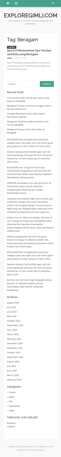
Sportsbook (14, 406)
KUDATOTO (12, 201)
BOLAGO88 (12, 139)
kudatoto (11, 423)
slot (35, 183)
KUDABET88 (39, 221)
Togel (11, 410)
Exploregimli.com (30, 15)
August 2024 (13, 361)
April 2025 (12, 329)
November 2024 (15, 348)
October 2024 (13, 352)
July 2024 (11, 366)
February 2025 (14, 339)
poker (11, 396)
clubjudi (11, 426)
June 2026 (12, 311)
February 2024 (14, 379)
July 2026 (11, 307)
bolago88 (40, 280)
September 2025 (15, 325)
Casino (11, 47)
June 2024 (12, 370)
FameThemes (38, 450)
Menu (15, 3)
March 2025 (13, 334)
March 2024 (13, 375)
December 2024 (15, 343)
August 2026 (13, 302)
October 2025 (13, 320)
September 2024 (15, 357)
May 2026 (11, 316)
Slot (10, 401)
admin (9, 58)
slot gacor (28, 167)
